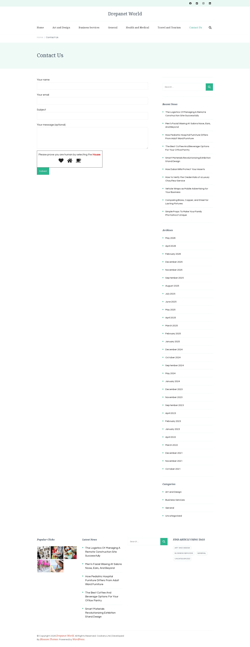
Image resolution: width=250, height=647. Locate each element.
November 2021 (174, 461)
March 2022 (171, 445)
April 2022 (170, 437)
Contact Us (195, 27)
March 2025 (171, 325)
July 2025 (170, 294)
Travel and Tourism (169, 27)
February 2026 (173, 254)
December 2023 (174, 389)
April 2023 (170, 413)
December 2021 (174, 453)
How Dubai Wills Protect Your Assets (185, 169)
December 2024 (174, 349)
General (112, 27)
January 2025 (172, 341)
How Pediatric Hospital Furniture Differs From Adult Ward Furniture (102, 580)
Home (40, 27)
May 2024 (170, 373)
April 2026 (170, 246)
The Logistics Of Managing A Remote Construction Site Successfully (102, 552)
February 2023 (173, 421)
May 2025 (170, 310)
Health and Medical (137, 27)
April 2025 (170, 317)
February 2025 (173, 333)
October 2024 (173, 357)
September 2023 (174, 405)
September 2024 (174, 365)
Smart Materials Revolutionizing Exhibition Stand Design (100, 612)
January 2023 (172, 429)
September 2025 (174, 278)
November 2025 (174, 270)
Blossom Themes (49, 639)
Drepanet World (125, 14)
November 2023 (174, 397)
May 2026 (170, 238)
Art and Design (61, 27)
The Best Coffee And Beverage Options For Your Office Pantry (101, 596)
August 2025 (172, 286)
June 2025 (171, 302)
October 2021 (173, 469)
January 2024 (172, 381)
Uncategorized (173, 516)
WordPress (78, 639)
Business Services (89, 27)
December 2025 (174, 262)
